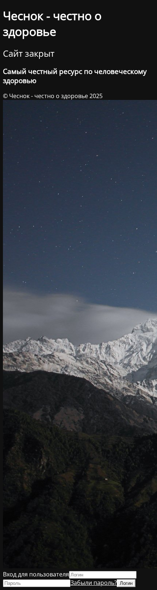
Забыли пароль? (93, 583)
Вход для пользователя (36, 574)
